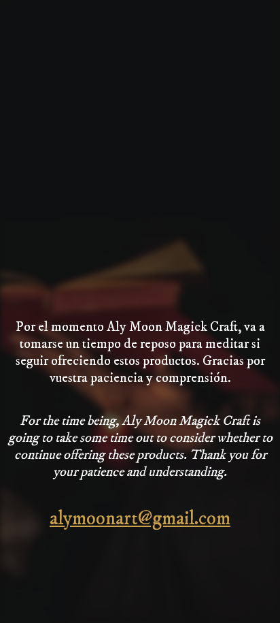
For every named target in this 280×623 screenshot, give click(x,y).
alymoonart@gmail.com (140, 518)
